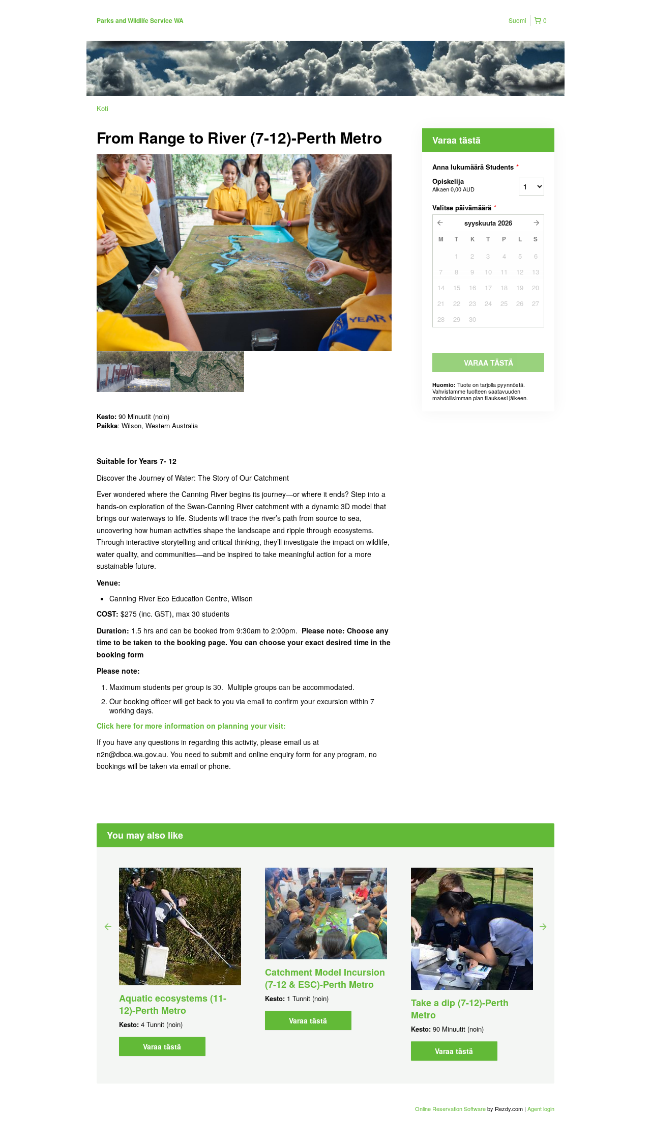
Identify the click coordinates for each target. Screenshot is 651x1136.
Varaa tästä (162, 1046)
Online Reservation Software (450, 1108)
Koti (102, 108)
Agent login (540, 1108)
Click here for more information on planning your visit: (191, 726)
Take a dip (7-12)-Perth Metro (460, 1008)
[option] (133, 371)
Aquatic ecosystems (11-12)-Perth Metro (172, 1004)
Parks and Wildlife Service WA (140, 20)
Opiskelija (453, 184)
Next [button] (543, 926)
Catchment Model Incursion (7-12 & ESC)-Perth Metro (325, 978)
